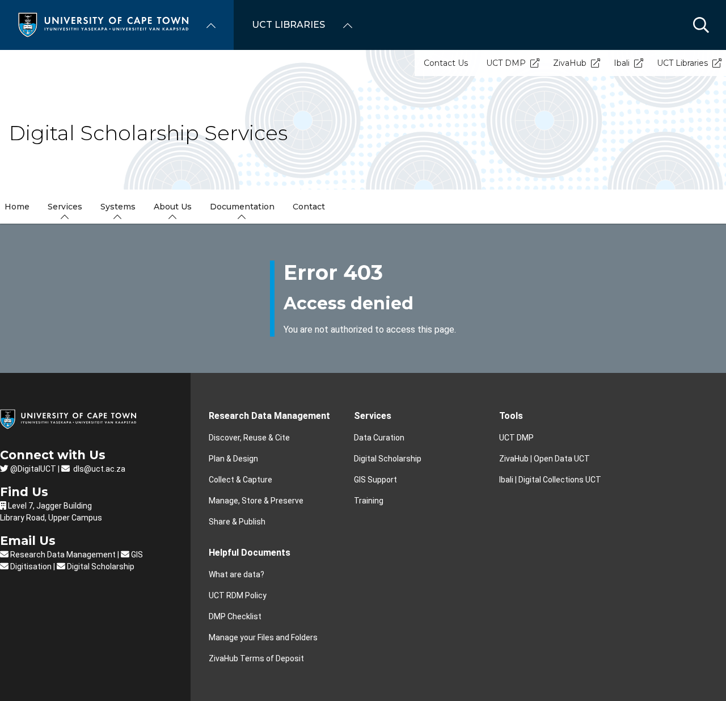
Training (368, 500)
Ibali (622, 63)
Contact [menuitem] (309, 207)
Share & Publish (237, 521)
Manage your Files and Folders (263, 637)
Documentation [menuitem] (242, 207)
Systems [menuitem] (118, 207)
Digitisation (30, 566)
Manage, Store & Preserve (256, 500)
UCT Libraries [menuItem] (288, 24)
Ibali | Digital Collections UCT (550, 479)
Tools (511, 415)
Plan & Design (233, 458)
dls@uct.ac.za (98, 468)
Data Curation (379, 437)
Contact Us (446, 63)
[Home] (103, 24)
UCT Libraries (682, 63)
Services (372, 415)
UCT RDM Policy (238, 595)
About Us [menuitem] (173, 207)
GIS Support (375, 479)
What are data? (236, 574)
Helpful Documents (249, 552)
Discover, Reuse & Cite (249, 437)
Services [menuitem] (65, 207)
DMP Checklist (235, 616)
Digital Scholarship (387, 458)
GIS (136, 554)
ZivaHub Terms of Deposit (256, 658)
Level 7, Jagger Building (50, 505)
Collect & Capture (240, 479)
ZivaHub (569, 63)
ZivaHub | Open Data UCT (544, 458)
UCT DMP (506, 63)
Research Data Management (269, 415)
